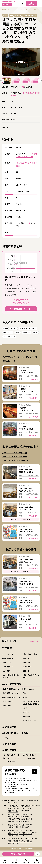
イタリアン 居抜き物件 (25, 834)
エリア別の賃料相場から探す (11, 676)
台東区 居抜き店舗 (13, 812)
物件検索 (7, 647)
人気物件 (6, 671)
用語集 (25, 697)
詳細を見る (10, 373)
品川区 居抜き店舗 (34, 805)
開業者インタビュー (30, 712)
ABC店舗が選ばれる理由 (15, 732)
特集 (24, 693)
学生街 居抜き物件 (27, 824)
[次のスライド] (40, 81)
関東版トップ (9, 641)
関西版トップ (35, 641)
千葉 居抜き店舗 (33, 800)
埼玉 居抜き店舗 (12, 802)
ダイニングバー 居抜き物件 (29, 832)
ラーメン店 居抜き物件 (25, 830)
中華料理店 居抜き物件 (14, 832)
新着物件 (25, 658)
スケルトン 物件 (23, 835)
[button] (6, 81)
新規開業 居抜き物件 (13, 843)
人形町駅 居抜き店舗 (26, 814)
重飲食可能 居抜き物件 (14, 840)
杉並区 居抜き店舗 (13, 810)
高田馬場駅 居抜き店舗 (25, 819)
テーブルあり (7, 332)
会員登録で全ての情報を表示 (26, 155)
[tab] (18, 74)
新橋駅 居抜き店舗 (27, 818)
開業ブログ (7, 705)
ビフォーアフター (29, 720)
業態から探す (8, 658)
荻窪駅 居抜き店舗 (13, 819)
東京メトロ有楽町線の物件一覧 (15, 460)
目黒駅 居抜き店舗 (13, 821)
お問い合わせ (9, 749)
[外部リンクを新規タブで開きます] (34, 772)
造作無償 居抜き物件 (27, 840)
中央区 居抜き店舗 (13, 805)
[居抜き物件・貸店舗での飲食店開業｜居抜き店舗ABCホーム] (9, 1)
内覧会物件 (7, 662)
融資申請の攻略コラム (11, 697)
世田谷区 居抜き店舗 (13, 808)
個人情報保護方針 (11, 755)
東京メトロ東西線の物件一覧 (14, 452)
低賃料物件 (26, 662)
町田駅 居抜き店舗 (24, 821)
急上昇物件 (26, 666)
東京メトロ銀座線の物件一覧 (14, 456)
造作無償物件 (8, 666)
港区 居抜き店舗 (23, 805)
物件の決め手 (8, 701)
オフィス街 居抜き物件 (14, 824)
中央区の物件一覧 (29, 357)
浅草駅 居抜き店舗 (13, 816)
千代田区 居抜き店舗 (13, 806)
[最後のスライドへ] (2, 81)
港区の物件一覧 (9, 361)
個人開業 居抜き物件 (26, 842)
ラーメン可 (26, 332)
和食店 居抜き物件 (13, 834)
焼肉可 (35, 332)
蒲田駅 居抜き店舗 (24, 816)
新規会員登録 (9, 744)
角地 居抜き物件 (12, 838)
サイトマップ (12, 761)
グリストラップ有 (9, 336)
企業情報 (29, 758)
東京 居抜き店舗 (12, 800)
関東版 (5, 4)
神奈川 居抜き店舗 (23, 800)
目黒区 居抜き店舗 (25, 806)
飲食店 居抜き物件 (13, 835)
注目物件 (25, 671)
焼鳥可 (17, 332)
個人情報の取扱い (30, 755)
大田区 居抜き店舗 (25, 808)
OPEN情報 (26, 716)
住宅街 (5, 328)
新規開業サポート (11, 726)
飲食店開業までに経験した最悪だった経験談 (30, 702)
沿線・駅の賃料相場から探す (30, 676)
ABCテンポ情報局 (11, 683)
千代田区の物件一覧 (10, 357)
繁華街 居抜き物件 (13, 827)
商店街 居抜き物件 (24, 826)
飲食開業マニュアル (10, 693)
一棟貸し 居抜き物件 (13, 842)
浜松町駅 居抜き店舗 (13, 814)
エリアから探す (9, 654)
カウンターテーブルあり (28, 328)
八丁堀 (21, 87)
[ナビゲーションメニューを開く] (39, 3)
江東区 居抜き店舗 (24, 810)
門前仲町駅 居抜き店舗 (14, 818)
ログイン (7, 738)
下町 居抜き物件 (23, 827)
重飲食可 (14, 328)
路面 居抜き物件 (22, 838)
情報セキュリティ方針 (11, 758)
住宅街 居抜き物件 (13, 826)
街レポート (26, 708)
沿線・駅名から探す (30, 654)
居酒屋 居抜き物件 (13, 830)
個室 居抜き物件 (32, 838)
